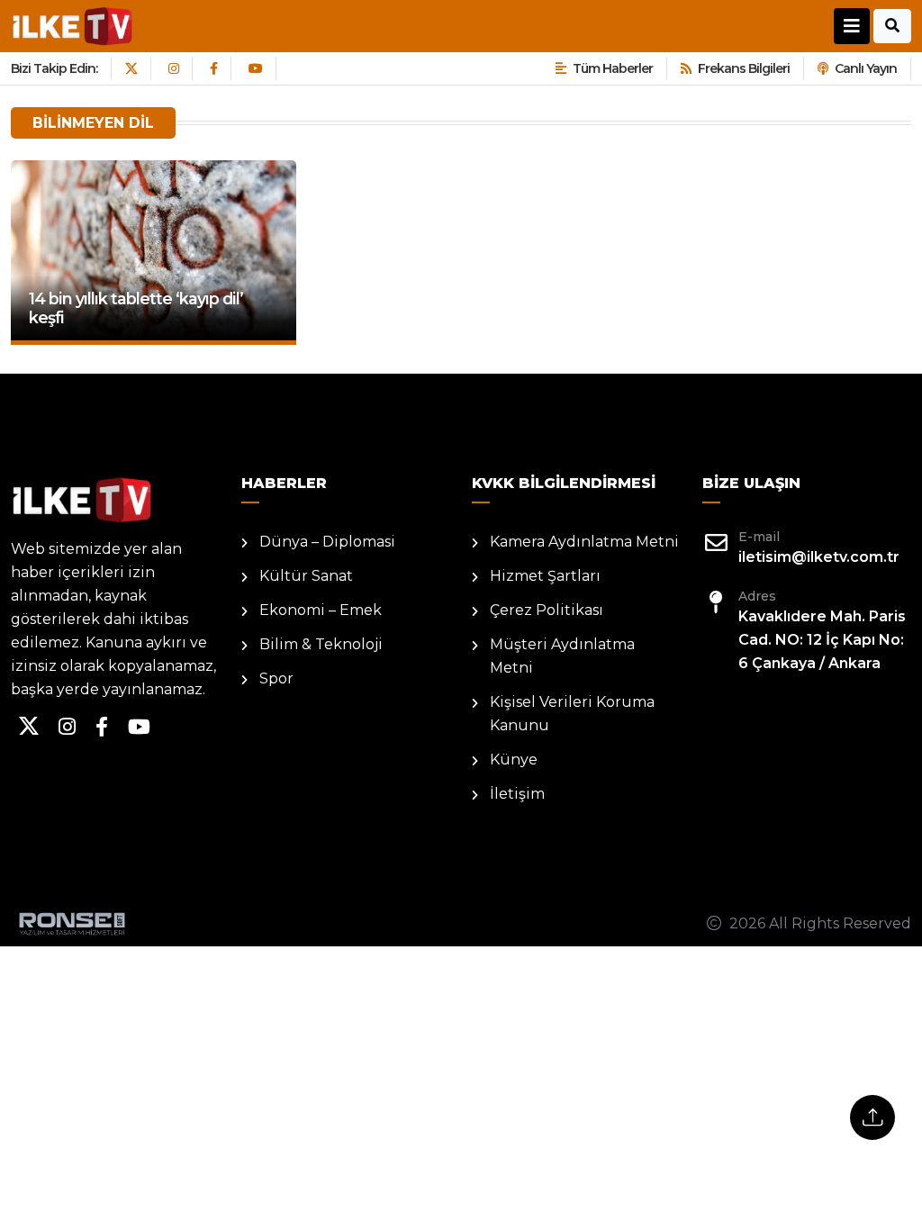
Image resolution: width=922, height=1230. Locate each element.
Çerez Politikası (546, 610)
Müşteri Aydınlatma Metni (562, 656)
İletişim (517, 793)
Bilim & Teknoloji (321, 644)
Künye (514, 759)
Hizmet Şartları (545, 575)
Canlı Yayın (866, 68)
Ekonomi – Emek (320, 610)
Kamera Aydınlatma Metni (584, 541)
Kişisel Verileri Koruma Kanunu (572, 713)
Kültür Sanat (306, 575)
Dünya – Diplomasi (327, 541)
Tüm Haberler (613, 68)
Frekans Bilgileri (744, 68)
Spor (276, 678)
